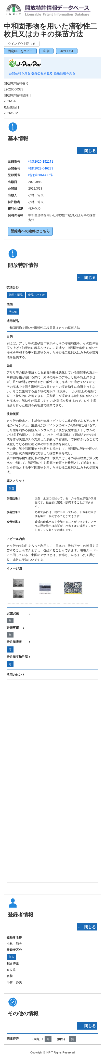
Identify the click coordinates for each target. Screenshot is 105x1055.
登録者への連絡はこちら (30, 231)
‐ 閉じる (87, 150)
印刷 (46, 51)
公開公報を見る (19, 73)
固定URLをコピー (20, 51)
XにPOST (66, 51)
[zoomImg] (19, 588)
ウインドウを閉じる (21, 43)
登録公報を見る (42, 73)
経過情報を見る (64, 73)
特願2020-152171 (40, 161)
